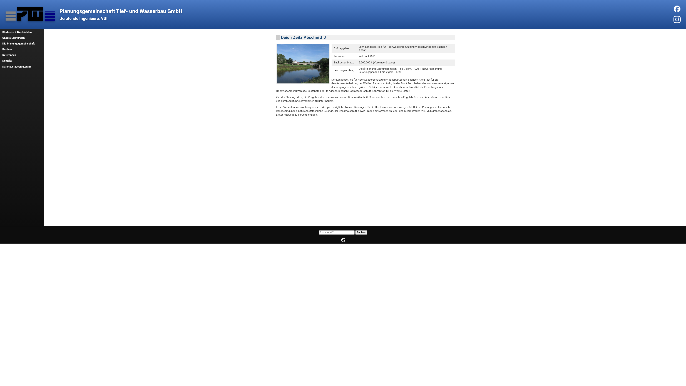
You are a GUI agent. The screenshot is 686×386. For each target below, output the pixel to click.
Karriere (7, 49)
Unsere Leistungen (13, 37)
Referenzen (9, 55)
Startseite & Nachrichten (17, 32)
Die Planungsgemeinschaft (18, 43)
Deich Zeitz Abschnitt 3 (303, 37)
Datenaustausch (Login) (16, 66)
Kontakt (7, 60)
